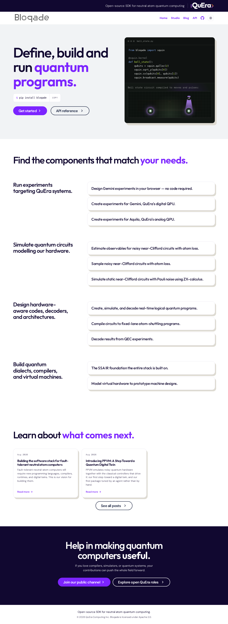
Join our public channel (81, 582)
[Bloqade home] (32, 18)
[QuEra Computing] (202, 6)
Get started (28, 111)
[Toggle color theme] (211, 18)
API (195, 18)
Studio (175, 18)
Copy (55, 97)
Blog (186, 18)
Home (163, 18)
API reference (67, 111)
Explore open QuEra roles (138, 582)
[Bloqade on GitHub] (202, 18)
